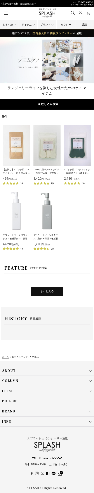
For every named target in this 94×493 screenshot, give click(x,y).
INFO (7, 421)
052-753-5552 (85, 2)
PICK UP (10, 400)
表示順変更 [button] (49, 104)
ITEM (7, 390)
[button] (72, 13)
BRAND (9, 411)
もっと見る (47, 291)
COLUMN (10, 380)
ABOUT (9, 370)
